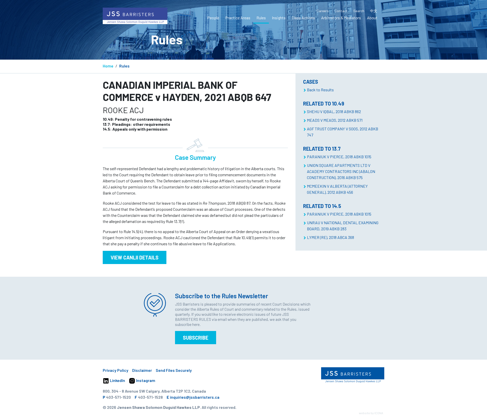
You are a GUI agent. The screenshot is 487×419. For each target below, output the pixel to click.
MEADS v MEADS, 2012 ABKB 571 (334, 120)
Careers (323, 11)
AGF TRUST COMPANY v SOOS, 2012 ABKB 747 (342, 131)
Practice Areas (237, 17)
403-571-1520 (118, 397)
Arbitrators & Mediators (341, 17)
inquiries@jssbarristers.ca (194, 397)
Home (108, 65)
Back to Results (320, 89)
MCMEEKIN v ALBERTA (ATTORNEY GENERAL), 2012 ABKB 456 (337, 189)
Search (358, 11)
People (213, 17)
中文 (373, 11)
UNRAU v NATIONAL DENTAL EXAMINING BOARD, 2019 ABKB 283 (342, 225)
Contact (341, 11)
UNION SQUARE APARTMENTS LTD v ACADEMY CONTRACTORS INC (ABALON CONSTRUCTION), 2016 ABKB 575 (341, 171)
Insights (279, 17)
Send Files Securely (174, 370)
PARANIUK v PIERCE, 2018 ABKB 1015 (339, 156)
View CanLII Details (135, 257)
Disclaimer (142, 370)
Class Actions (303, 17)
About (372, 17)
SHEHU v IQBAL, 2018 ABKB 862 (334, 111)
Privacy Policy (115, 370)
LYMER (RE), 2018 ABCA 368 (330, 237)
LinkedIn (117, 380)
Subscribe (195, 338)
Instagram (145, 380)
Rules (261, 17)
